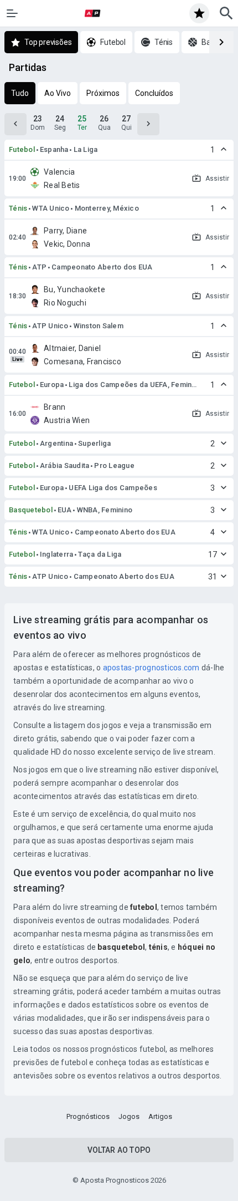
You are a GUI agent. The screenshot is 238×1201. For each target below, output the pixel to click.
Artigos (160, 1116)
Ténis (18, 208)
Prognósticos (88, 1116)
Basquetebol (31, 510)
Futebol (22, 149)
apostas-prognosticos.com (151, 667)
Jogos (128, 1116)
